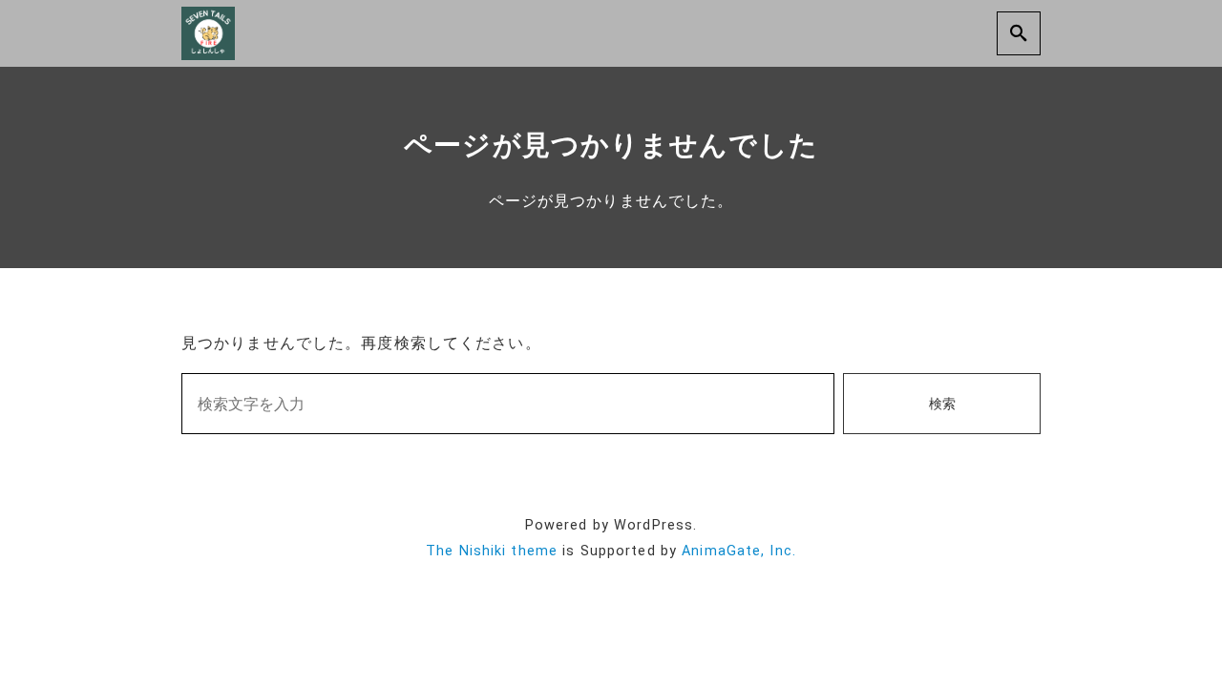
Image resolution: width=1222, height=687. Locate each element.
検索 (942, 404)
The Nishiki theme (492, 551)
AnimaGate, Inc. (739, 551)
